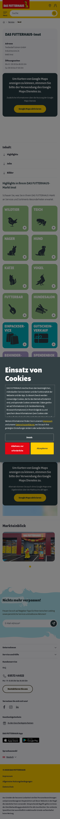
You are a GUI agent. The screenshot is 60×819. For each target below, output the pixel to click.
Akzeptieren (42, 448)
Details (29, 437)
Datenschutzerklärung (25, 425)
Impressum (47, 421)
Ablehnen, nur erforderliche (17, 448)
